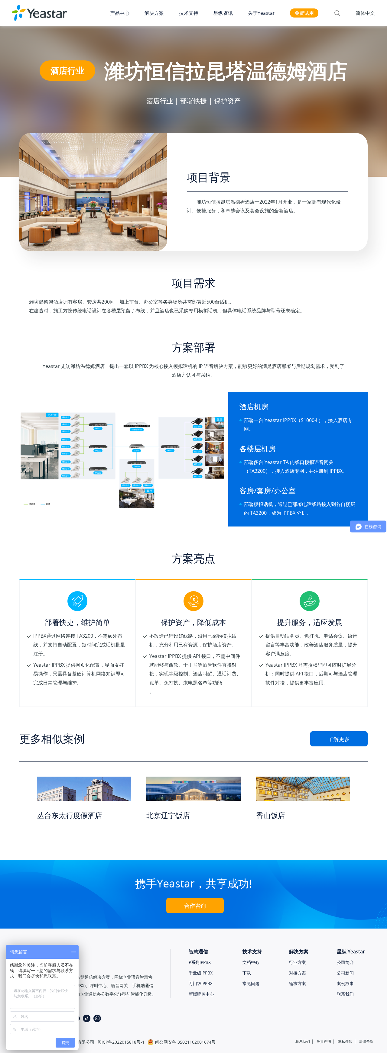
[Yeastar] (39, 13)
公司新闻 (345, 973)
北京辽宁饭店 (168, 815)
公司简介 (345, 962)
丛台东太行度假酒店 (69, 815)
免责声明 (324, 1041)
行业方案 (297, 962)
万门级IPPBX (201, 983)
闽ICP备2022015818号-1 (121, 1042)
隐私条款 (345, 1041)
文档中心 (250, 962)
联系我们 (345, 994)
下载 (246, 973)
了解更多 (339, 738)
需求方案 (297, 983)
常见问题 (250, 983)
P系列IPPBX (200, 962)
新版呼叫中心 (201, 994)
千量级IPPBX (201, 973)
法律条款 (366, 1041)
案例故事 (345, 983)
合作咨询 (195, 905)
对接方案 (297, 973)
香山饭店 (270, 815)
